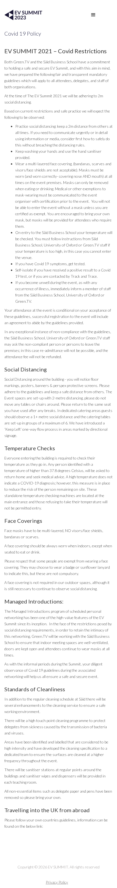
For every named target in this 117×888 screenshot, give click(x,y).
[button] (93, 15)
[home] (22, 15)
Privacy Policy (57, 882)
